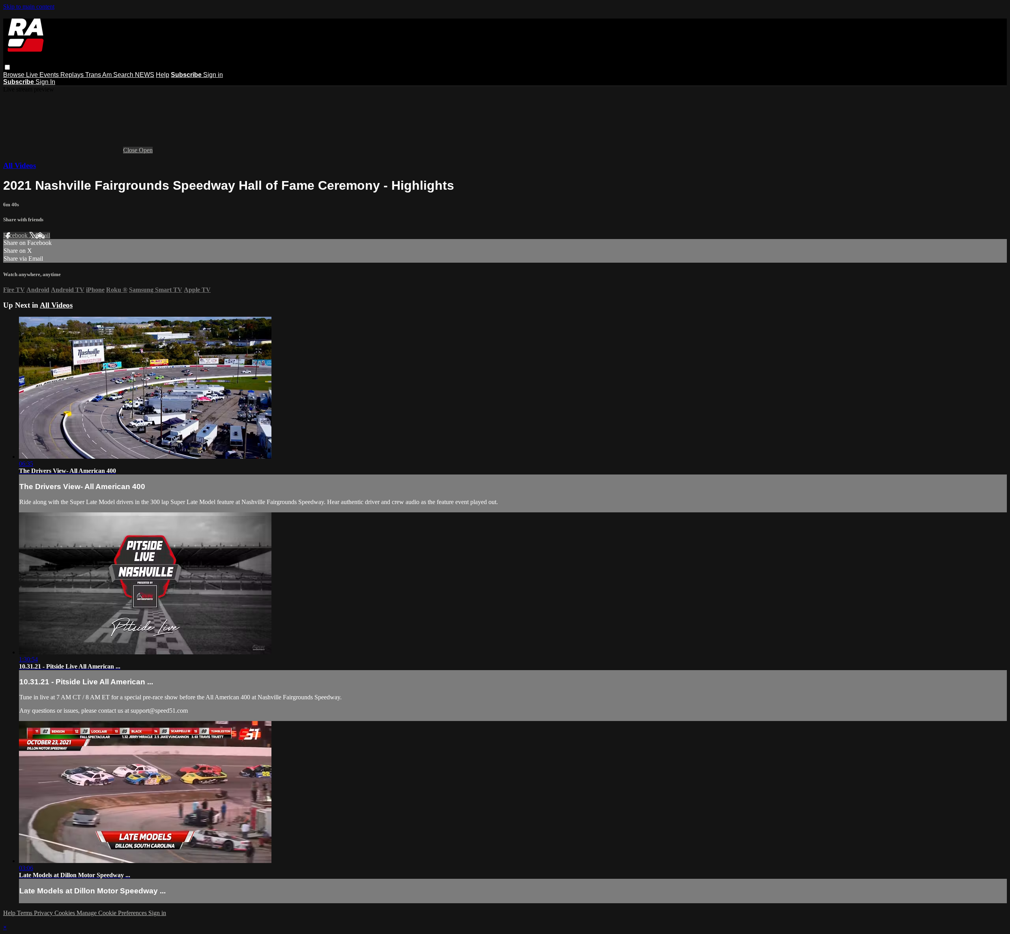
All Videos (19, 165)
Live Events (43, 74)
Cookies (65, 913)
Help (162, 74)
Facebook (16, 235)
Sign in (213, 74)
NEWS (144, 74)
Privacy (44, 913)
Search (124, 74)
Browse (14, 74)
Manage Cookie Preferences (112, 913)
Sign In (45, 81)
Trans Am (99, 74)
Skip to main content (28, 6)
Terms (25, 913)
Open (146, 150)
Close (131, 150)
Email (43, 235)
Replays (72, 74)
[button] (7, 67)
